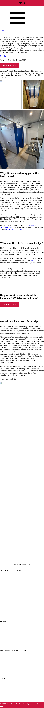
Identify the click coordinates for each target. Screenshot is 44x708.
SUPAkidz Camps (10, 582)
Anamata (7, 631)
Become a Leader (10, 613)
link (32, 261)
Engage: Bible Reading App (14, 637)
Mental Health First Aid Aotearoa (15, 640)
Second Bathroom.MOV (15, 229)
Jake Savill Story (6, 56)
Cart (6, 688)
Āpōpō (7, 633)
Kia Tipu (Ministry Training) (14, 580)
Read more (9, 305)
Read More (9, 65)
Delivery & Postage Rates (13, 697)
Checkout (8, 690)
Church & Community (12, 587)
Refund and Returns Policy (13, 695)
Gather (7, 609)
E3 (5, 607)
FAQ (6, 699)
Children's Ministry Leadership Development (19, 584)
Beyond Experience (11, 660)
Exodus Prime (9, 635)
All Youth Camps (10, 605)
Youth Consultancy (11, 642)
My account (8, 692)
